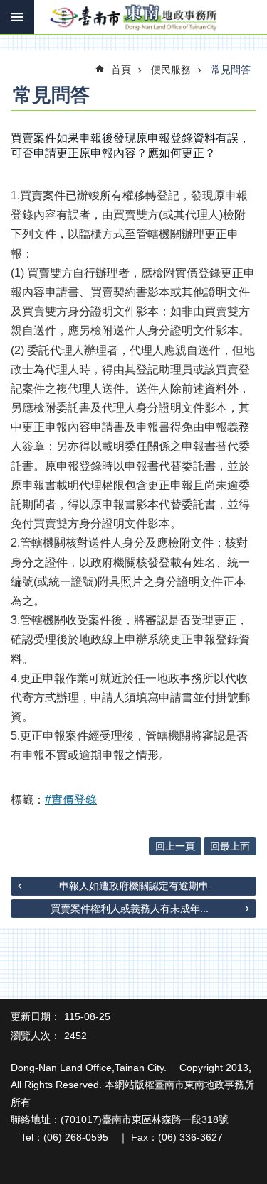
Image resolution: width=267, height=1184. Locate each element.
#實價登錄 (71, 800)
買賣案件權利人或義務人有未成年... (130, 908)
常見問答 (231, 69)
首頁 (121, 69)
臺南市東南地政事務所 (133, 17)
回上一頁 (175, 846)
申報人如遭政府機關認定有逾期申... (138, 886)
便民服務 (171, 69)
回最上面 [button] (230, 846)
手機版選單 (17, 17)
